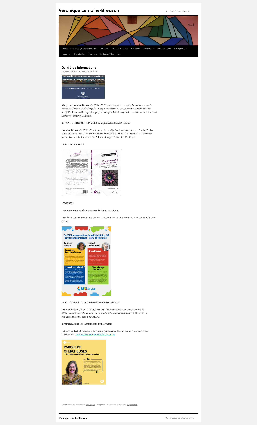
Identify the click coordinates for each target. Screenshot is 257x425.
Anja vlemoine (91, 71)
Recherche (135, 48)
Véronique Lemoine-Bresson (89, 10)
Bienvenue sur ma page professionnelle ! (79, 48)
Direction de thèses (120, 48)
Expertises (66, 54)
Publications (148, 48)
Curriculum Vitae (107, 54)
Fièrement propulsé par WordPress (181, 418)
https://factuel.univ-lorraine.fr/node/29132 (95, 334)
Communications (164, 48)
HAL (119, 54)
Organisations (80, 54)
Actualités (104, 48)
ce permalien (132, 404)
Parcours (93, 54)
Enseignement (180, 48)
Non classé (90, 404)
